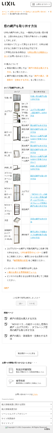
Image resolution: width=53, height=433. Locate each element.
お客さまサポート (16, 12)
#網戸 (6, 288)
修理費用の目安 (21, 260)
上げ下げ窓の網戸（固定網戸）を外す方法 (38, 113)
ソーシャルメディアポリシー (14, 414)
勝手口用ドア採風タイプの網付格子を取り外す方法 (38, 235)
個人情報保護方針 (9, 409)
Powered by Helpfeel (8, 399)
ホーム (4, 12)
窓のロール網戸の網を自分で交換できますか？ (38, 139)
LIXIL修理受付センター (31, 252)
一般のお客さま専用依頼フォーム (21, 272)
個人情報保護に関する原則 (13, 404)
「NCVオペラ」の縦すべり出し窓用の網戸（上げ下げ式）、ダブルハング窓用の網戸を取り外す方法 (38, 200)
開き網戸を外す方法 (38, 125)
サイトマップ (7, 423)
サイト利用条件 (8, 418)
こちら (35, 394)
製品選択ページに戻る (26, 353)
